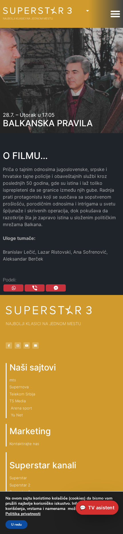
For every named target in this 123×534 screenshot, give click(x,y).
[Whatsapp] (13, 288)
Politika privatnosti (23, 513)
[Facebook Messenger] (56, 288)
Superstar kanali (42, 465)
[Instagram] (18, 345)
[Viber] (35, 288)
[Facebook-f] (9, 345)
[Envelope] (35, 345)
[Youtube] (26, 345)
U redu (16, 524)
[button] (115, 14)
